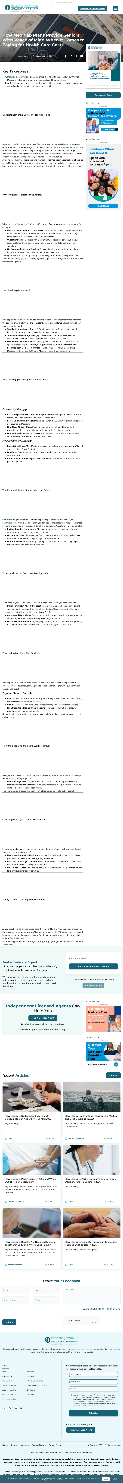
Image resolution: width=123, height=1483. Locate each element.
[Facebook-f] (4, 1408)
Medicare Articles (9, 1399)
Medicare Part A (52, 230)
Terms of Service (9, 1385)
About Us (30, 1372)
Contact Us (7, 1376)
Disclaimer (31, 1390)
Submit (9, 1322)
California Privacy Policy (37, 1385)
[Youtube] (21, 1408)
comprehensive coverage (69, 775)
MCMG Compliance (35, 1381)
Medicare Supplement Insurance (68, 147)
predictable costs (71, 932)
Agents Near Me (9, 1390)
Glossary (30, 1376)
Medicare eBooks (9, 1394)
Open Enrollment (38, 609)
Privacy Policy (8, 1381)
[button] (115, 8)
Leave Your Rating (93, 1309)
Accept (105, 1479)
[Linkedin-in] (15, 1408)
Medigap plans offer (16, 76)
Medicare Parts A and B (18, 224)
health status (66, 624)
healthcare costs (9, 522)
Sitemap (30, 1394)
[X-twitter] (10, 1408)
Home (5, 1372)
